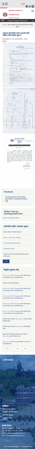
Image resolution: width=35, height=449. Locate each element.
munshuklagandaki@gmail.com (15, 435)
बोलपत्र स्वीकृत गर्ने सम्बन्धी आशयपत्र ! (12, 232)
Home (4, 24)
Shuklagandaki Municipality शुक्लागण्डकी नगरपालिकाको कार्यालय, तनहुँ (16, 199)
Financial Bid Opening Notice (12, 243)
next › (18, 348)
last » (25, 348)
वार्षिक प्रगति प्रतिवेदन (9, 409)
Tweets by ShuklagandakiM (11, 218)
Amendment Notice (9, 248)
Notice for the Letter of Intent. (12, 237)
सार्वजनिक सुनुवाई (8, 415)
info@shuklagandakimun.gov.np (15, 433)
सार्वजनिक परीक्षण (8, 418)
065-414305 (19, 430)
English (17, 4)
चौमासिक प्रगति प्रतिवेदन (10, 412)
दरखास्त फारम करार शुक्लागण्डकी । (11, 283)
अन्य (6, 261)
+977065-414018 (10, 430)
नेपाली (23, 4)
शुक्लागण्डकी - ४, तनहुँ (13, 428)
